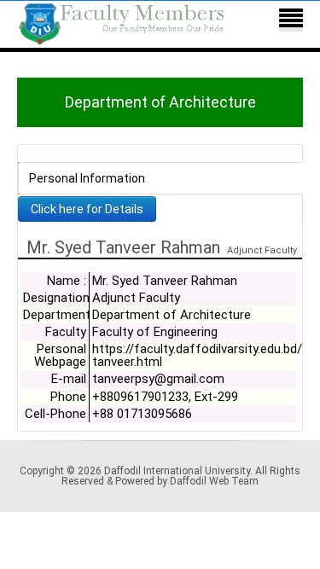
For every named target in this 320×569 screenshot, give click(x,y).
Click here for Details (87, 209)
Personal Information (87, 178)
